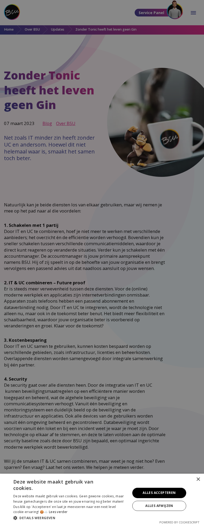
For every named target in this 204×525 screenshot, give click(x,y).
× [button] (198, 479)
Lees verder (58, 512)
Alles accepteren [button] (159, 492)
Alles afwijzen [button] (159, 505)
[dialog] (102, 499)
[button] (70, 518)
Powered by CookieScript (179, 522)
